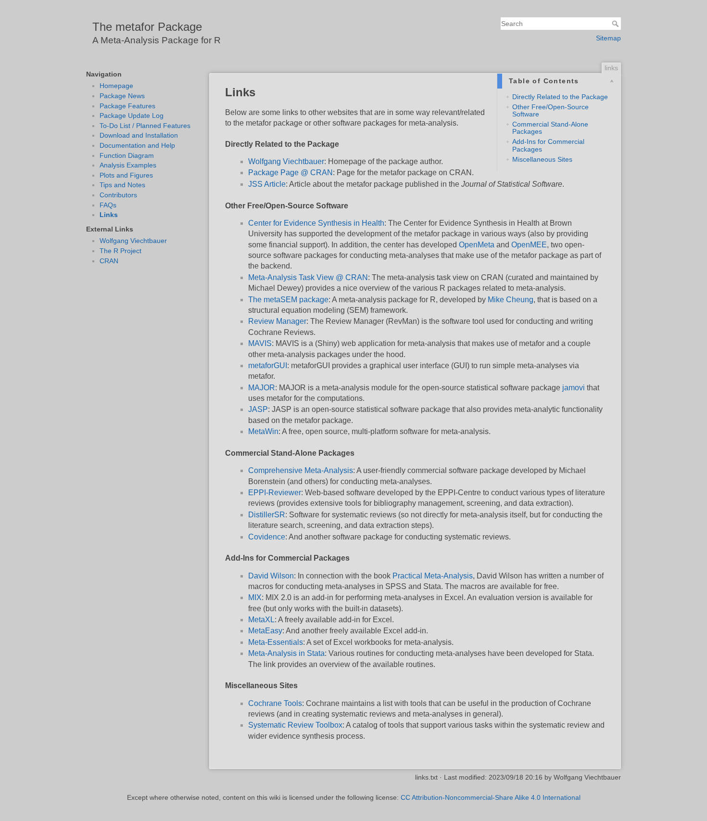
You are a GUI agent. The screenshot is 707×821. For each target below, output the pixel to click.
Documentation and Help (137, 145)
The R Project (120, 251)
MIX (255, 597)
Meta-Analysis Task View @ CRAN (308, 277)
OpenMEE (529, 245)
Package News (122, 96)
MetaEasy (265, 631)
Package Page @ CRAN (290, 172)
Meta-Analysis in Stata (286, 653)
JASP (258, 409)
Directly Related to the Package (560, 97)
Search (616, 23)
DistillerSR (266, 515)
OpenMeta (476, 245)
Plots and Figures (126, 175)
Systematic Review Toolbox (295, 725)
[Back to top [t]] (630, 95)
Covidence (266, 537)
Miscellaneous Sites (542, 159)
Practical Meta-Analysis (432, 576)
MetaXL (261, 620)
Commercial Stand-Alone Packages (550, 127)
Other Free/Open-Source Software (550, 110)
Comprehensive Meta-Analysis (300, 470)
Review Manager (277, 321)
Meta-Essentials (275, 642)
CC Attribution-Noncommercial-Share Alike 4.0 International (491, 797)
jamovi (573, 388)
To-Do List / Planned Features (145, 125)
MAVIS (260, 343)
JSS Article (267, 184)
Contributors (118, 195)
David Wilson (271, 576)
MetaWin (263, 431)
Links (109, 214)
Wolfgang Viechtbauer (133, 240)
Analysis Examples (128, 165)
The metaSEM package (288, 299)
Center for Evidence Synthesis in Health (316, 223)
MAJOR (261, 388)
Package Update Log (132, 115)
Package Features (127, 106)
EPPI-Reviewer (274, 492)
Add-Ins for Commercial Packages (548, 145)
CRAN (109, 261)
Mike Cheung (510, 299)
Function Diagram (127, 155)
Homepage (116, 86)
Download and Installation (139, 135)
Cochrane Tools (275, 703)
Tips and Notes (122, 185)
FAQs (108, 205)
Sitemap (608, 38)
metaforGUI (267, 365)
